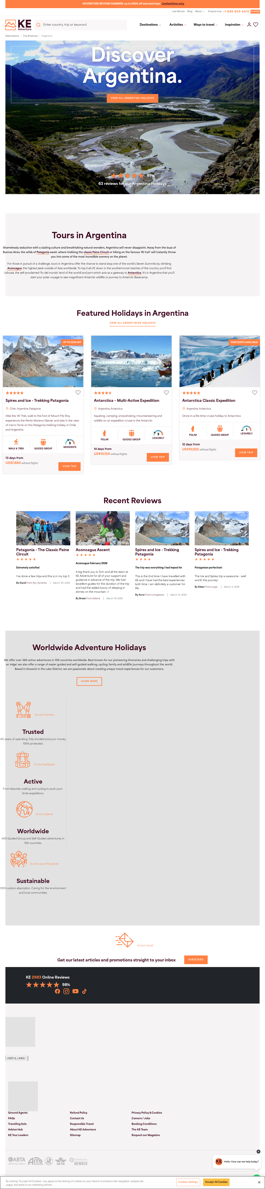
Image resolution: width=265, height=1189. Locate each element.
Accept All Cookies (216, 1182)
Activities (176, 24)
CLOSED (255, 12)
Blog (189, 11)
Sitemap (75, 1135)
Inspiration (232, 24)
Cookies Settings (188, 1182)
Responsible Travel (82, 1124)
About (198, 11)
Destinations (149, 24)
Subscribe (196, 960)
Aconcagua (14, 268)
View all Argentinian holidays (132, 323)
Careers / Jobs (141, 1118)
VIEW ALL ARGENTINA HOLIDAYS (132, 98)
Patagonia (43, 252)
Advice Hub (15, 1130)
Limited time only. (173, 4)
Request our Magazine (146, 1135)
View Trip (69, 466)
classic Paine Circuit (96, 252)
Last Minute (178, 11)
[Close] (259, 1182)
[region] (132, 1182)
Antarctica (134, 273)
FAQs (11, 1118)
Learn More (89, 681)
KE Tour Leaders (18, 1135)
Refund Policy (78, 1113)
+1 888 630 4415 (236, 11)
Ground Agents (18, 1113)
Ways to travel (204, 24)
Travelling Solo (17, 1124)
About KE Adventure (83, 1130)
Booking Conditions (144, 1124)
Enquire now (215, 11)
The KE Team (140, 1130)
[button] (255, 25)
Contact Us (77, 1118)
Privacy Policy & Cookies (147, 1113)
